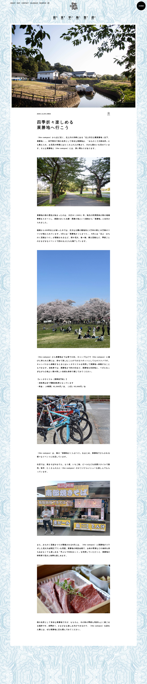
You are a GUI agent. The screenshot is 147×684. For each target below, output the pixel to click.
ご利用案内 (141, 6)
